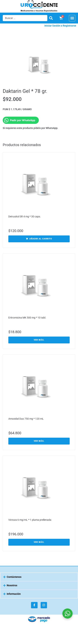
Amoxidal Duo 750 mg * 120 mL (26, 418)
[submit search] (51, 18)
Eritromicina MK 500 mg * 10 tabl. (27, 317)
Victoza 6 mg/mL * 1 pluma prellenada (29, 519)
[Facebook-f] (34, 605)
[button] (72, 18)
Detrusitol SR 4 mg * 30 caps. (24, 216)
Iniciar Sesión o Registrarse (60, 25)
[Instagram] (44, 605)
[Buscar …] (25, 18)
